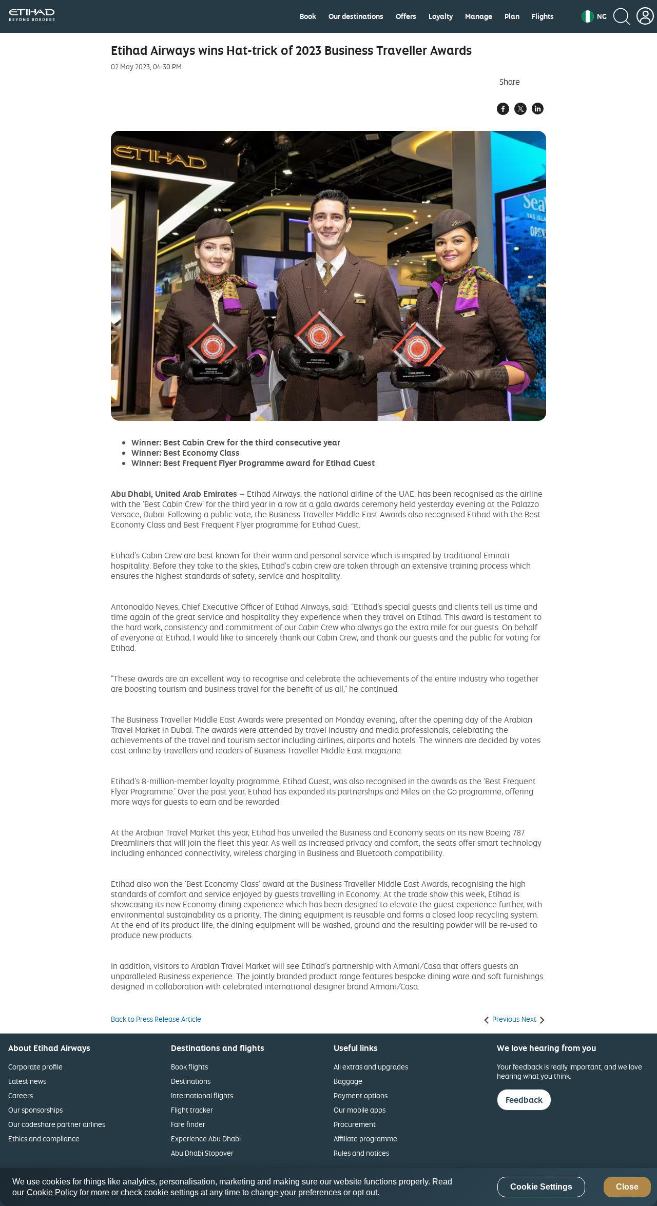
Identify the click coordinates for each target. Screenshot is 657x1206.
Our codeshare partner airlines (56, 1124)
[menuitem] (308, 16)
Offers (406, 16)
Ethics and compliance (44, 1138)
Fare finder (188, 1124)
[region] (328, 1187)
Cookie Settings (541, 1187)
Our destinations (355, 16)
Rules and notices (361, 1153)
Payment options (361, 1095)
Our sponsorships (35, 1110)
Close (627, 1187)
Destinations (190, 1081)
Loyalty (441, 16)
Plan (512, 16)
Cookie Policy (52, 1192)
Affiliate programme (365, 1138)
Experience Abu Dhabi (206, 1138)
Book (308, 16)
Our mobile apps (359, 1110)
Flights (543, 16)
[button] (594, 16)
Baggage (348, 1081)
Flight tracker (192, 1110)
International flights (202, 1095)
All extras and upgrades (371, 1067)
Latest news (27, 1081)
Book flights (189, 1067)
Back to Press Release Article (156, 1019)
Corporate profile (35, 1067)
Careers (20, 1095)
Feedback (524, 1099)
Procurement (355, 1124)
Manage (478, 16)
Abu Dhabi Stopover (202, 1153)
